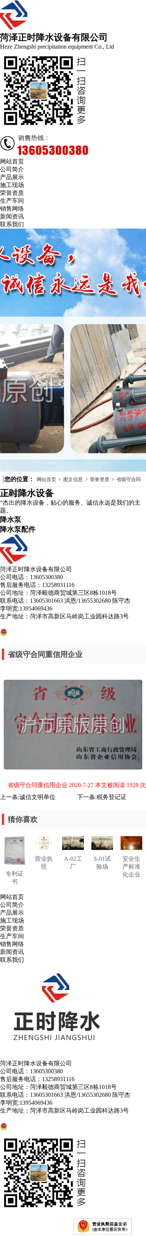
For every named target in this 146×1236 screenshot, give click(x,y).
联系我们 (12, 960)
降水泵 (10, 519)
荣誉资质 (99, 479)
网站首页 (46, 479)
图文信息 (73, 479)
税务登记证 (112, 797)
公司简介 (12, 905)
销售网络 (12, 944)
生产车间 (12, 936)
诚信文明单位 (37, 797)
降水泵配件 (18, 529)
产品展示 (12, 912)
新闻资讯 (12, 952)
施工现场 (12, 920)
